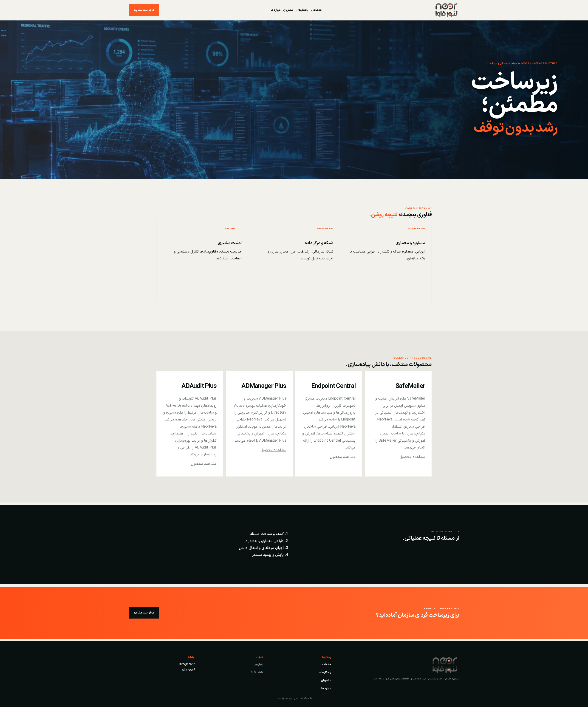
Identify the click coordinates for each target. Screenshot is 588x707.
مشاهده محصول (412, 457)
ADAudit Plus (199, 386)
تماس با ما (257, 672)
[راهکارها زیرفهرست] (297, 10)
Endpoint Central (333, 386)
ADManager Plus (263, 386)
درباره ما (258, 664)
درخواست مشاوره (144, 10)
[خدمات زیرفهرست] (311, 10)
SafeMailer (410, 386)
